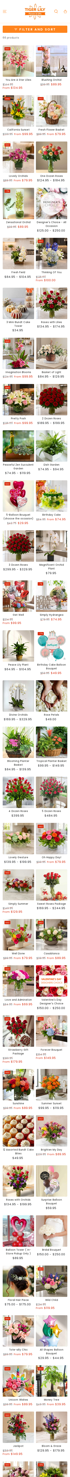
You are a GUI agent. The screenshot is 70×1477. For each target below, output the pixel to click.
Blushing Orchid (51, 80)
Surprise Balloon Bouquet (51, 1201)
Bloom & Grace (51, 1446)
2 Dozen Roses (51, 418)
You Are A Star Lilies (18, 80)
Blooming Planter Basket (18, 763)
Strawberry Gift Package (18, 1051)
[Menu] (4, 11)
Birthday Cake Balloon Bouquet (51, 666)
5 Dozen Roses (51, 811)
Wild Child (51, 1300)
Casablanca (51, 953)
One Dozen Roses (51, 176)
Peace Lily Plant (18, 664)
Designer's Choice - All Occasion (51, 224)
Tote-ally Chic (18, 1349)
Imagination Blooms (18, 372)
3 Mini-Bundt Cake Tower (18, 324)
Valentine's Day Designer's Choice (51, 1001)
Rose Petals (51, 715)
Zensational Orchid (18, 222)
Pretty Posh (18, 418)
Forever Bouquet (51, 1050)
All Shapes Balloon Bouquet (52, 1351)
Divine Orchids (18, 715)
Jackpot (18, 1446)
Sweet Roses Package (51, 904)
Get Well (18, 615)
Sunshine (18, 1103)
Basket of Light (51, 372)
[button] (56, 11)
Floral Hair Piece (18, 1300)
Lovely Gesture (18, 857)
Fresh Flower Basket (51, 129)
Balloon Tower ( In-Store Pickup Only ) (18, 1251)
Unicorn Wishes (18, 1399)
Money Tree (51, 1399)
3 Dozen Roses (18, 565)
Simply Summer (18, 904)
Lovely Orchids (18, 176)
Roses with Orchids (18, 1200)
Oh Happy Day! (51, 857)
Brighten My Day (51, 1149)
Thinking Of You (51, 272)
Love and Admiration (18, 1000)
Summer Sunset (51, 1103)
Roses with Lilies (51, 322)
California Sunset (18, 129)
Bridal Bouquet (51, 1250)
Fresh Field (18, 272)
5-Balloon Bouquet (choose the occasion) (18, 516)
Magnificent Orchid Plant (51, 566)
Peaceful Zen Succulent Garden (18, 466)
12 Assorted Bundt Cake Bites (18, 1151)
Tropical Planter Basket (51, 761)
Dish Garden (52, 465)
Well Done (18, 953)
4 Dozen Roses (18, 811)
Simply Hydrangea (52, 615)
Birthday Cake (51, 515)
